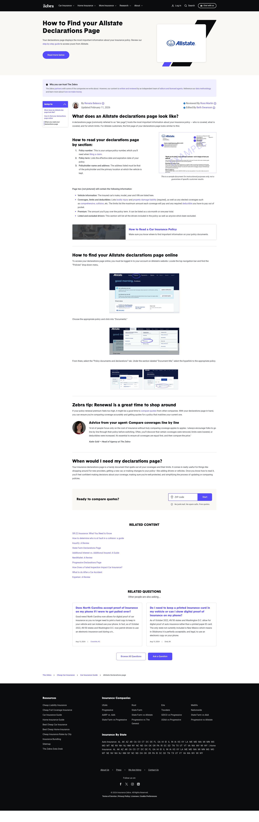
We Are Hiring (134, 770)
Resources (49, 698)
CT (143, 742)
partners (58, 88)
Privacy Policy (124, 796)
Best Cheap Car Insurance (55, 724)
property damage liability (145, 199)
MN (208, 742)
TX (177, 745)
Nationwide (196, 710)
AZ (127, 742)
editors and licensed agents (171, 88)
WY (205, 745)
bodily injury (122, 199)
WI (202, 745)
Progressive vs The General (141, 721)
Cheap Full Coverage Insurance (57, 710)
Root (134, 705)
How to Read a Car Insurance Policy (153, 229)
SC (165, 745)
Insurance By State (114, 735)
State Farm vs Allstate (142, 715)
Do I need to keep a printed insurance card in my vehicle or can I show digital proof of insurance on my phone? (180, 612)
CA (135, 742)
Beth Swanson (204, 107)
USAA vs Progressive (171, 719)
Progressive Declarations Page (86, 562)
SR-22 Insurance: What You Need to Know (92, 533)
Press (118, 770)
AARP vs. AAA (108, 715)
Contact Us (153, 770)
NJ (124, 745)
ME (190, 742)
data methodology (203, 88)
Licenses (135, 796)
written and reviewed (128, 88)
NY (133, 745)
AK (123, 742)
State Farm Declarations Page (86, 548)
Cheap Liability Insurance (55, 705)
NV (116, 745)
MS (212, 742)
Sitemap (47, 744)
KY (183, 742)
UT (181, 745)
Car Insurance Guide (89, 675)
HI (163, 742)
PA (158, 745)
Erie (163, 705)
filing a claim (96, 154)
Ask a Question (160, 656)
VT (185, 745)
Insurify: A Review (80, 543)
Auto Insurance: (109, 742)
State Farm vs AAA (200, 715)
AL (119, 742)
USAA (104, 705)
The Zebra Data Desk (53, 749)
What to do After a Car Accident (87, 572)
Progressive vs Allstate (201, 719)
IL (169, 742)
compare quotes (148, 411)
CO (139, 742)
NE (112, 745)
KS (179, 742)
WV (197, 745)
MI (204, 742)
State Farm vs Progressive (114, 719)
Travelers (165, 710)
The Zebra (47, 675)
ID (166, 742)
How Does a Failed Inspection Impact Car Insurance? (97, 567)
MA (200, 742)
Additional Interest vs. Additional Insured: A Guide (95, 553)
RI (162, 745)
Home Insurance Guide (53, 719)
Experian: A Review (81, 577)
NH (120, 745)
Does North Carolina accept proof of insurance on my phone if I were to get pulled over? (107, 610)
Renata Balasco (92, 103)
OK (150, 745)
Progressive (107, 710)
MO (103, 745)
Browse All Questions (131, 656)
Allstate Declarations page (114, 675)
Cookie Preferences (148, 796)
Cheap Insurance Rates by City (57, 734)
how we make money (73, 92)
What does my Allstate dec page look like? (54, 111)
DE (151, 742)
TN (173, 745)
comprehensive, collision (92, 203)
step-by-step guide (51, 44)
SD (169, 745)
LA (186, 742)
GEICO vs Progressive (171, 715)
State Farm (137, 710)
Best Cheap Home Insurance (56, 729)
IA (175, 742)
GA (159, 742)
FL (155, 742)
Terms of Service (109, 796)
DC (147, 742)
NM (129, 745)
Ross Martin (206, 103)
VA (189, 745)
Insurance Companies (116, 698)
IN (172, 742)
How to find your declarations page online (55, 117)
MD (195, 742)
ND (141, 745)
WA (193, 745)
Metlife (194, 705)
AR (131, 742)
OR (154, 745)
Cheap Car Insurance (66, 675)
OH (145, 745)
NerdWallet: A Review (82, 557)
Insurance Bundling (52, 739)
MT (108, 745)
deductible (187, 203)
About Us (104, 770)
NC (137, 745)
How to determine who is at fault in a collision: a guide (98, 538)
